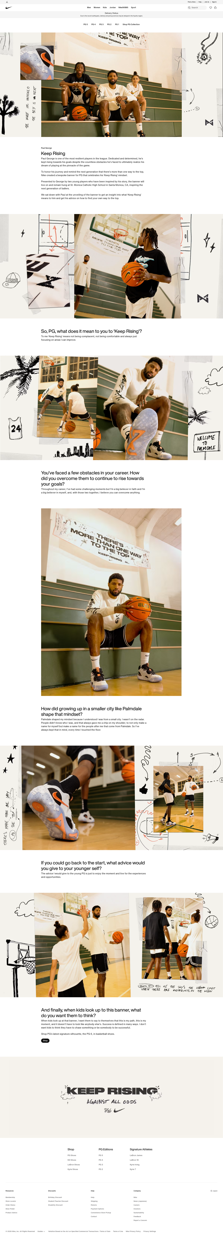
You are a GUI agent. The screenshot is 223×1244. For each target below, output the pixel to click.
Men (89, 7)
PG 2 (109, 24)
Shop (45, 1041)
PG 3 (101, 24)
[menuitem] (202, 2)
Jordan (113, 7)
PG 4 (93, 24)
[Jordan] (7, 2)
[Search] (189, 8)
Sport (133, 7)
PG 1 (117, 24)
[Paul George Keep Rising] (111, 408)
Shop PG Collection (131, 24)
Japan (215, 1191)
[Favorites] (211, 8)
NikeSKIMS (123, 7)
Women (97, 7)
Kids (105, 7)
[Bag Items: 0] (215, 8)
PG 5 (86, 24)
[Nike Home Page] (9, 7)
